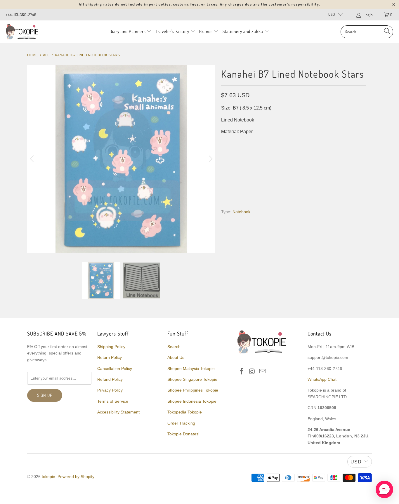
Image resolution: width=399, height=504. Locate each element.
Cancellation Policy (114, 368)
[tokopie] (22, 31)
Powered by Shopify (76, 476)
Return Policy (109, 357)
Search (174, 346)
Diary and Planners (128, 31)
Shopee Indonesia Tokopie (191, 401)
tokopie (48, 476)
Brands (206, 31)
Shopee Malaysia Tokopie (191, 368)
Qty (225, 143)
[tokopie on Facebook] (241, 372)
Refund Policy (110, 379)
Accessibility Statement (118, 412)
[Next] (210, 159)
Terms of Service (112, 401)
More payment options (329, 186)
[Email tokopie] (262, 372)
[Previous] (33, 159)
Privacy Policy (110, 390)
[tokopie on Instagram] (252, 372)
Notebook (241, 211)
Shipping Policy (111, 346)
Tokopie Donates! (183, 434)
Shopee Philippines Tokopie (192, 390)
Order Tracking (181, 423)
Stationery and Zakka (243, 31)
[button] (384, 489)
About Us (175, 357)
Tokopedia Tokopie (184, 412)
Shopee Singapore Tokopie (192, 379)
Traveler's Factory (173, 31)
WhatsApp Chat (322, 379)
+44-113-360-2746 (21, 14)
